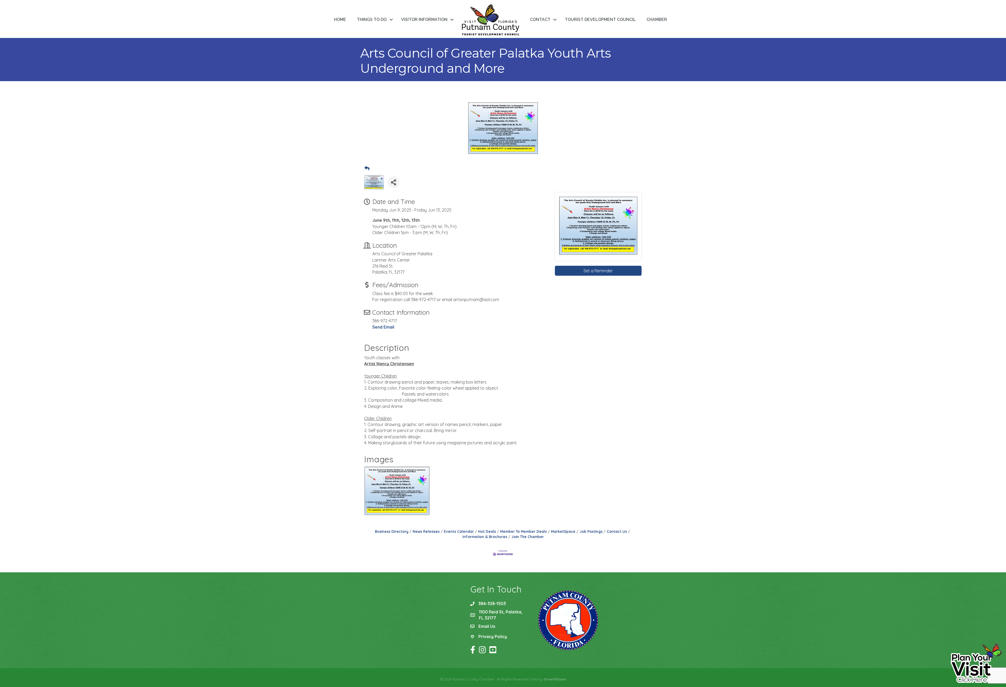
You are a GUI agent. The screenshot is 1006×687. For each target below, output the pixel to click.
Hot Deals (487, 531)
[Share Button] (394, 182)
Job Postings (591, 531)
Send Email (383, 327)
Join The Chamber (527, 536)
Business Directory (391, 531)
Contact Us (617, 531)
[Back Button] (366, 168)
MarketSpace (563, 531)
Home (340, 19)
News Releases (426, 531)
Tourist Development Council (600, 19)
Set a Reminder (598, 270)
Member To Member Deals (523, 531)
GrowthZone (555, 679)
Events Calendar (459, 531)
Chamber (657, 19)
